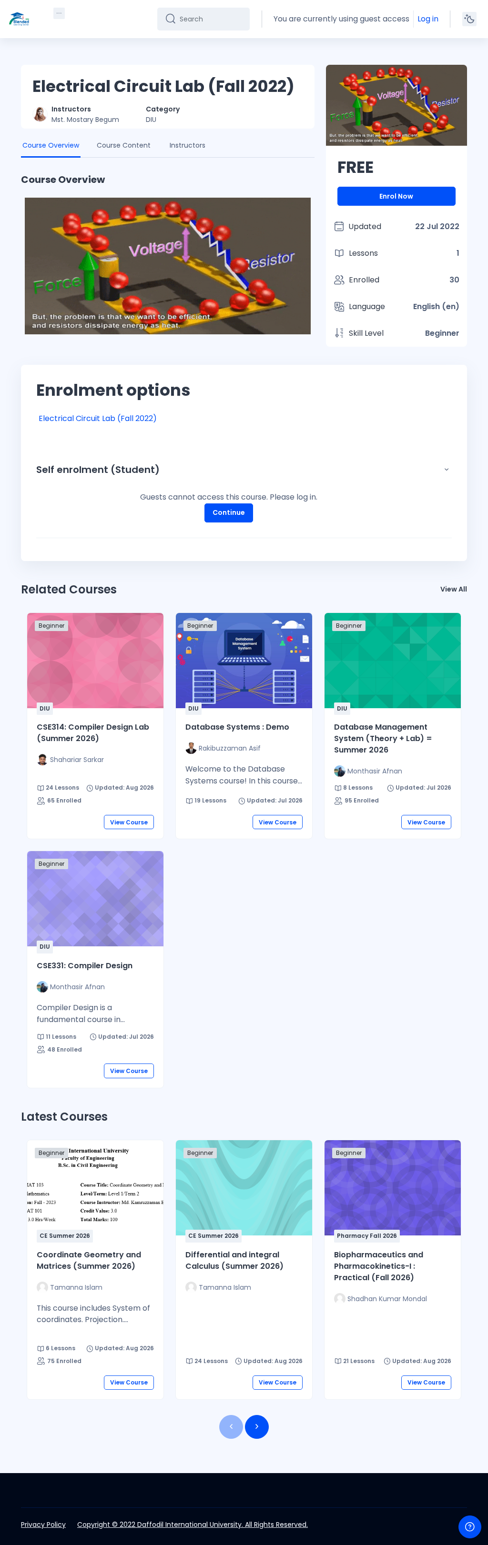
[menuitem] (59, 13)
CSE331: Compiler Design (84, 965)
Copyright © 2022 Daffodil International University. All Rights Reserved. (192, 1524)
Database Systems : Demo (237, 727)
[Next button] (257, 1427)
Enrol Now (396, 196)
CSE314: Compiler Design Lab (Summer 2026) (93, 733)
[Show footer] (469, 1526)
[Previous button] (231, 1427)
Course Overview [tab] (50, 145)
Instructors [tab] (187, 145)
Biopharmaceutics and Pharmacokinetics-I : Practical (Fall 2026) (378, 1266)
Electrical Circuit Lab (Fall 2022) (98, 418)
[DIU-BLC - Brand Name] (19, 19)
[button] (446, 469)
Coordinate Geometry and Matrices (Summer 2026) (89, 1260)
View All (453, 589)
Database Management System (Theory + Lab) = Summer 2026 (383, 738)
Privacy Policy (43, 1524)
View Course (129, 822)
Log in (427, 18)
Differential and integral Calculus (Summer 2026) (234, 1260)
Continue (229, 512)
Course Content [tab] (124, 145)
